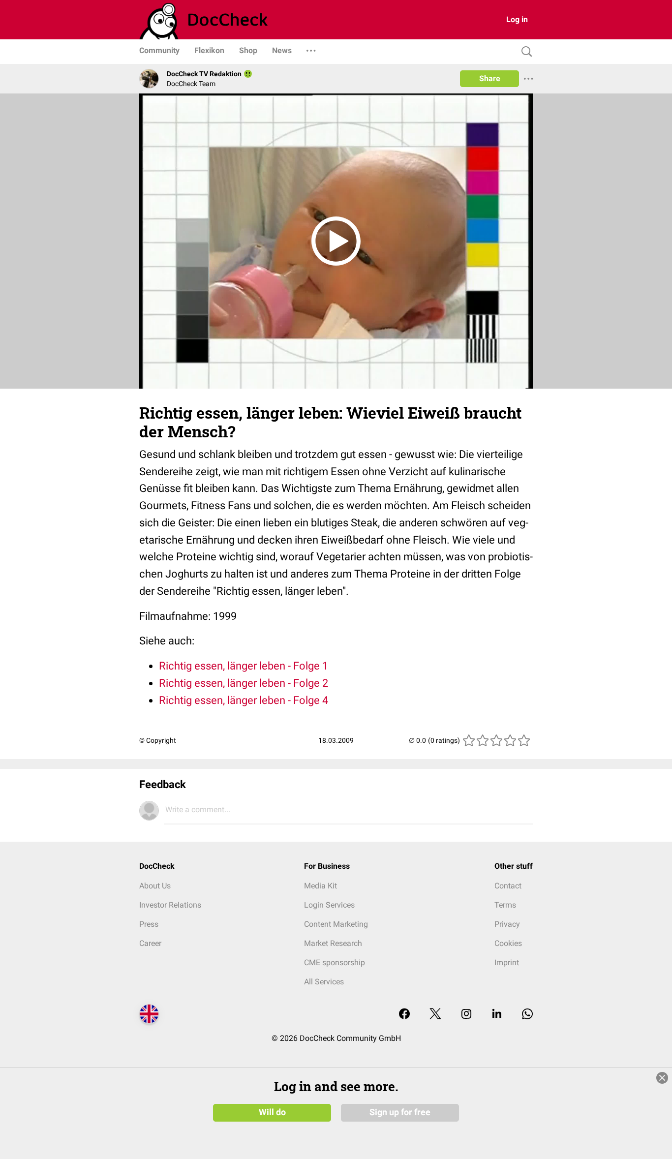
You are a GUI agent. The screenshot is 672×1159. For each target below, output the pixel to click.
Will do (272, 1112)
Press (148, 924)
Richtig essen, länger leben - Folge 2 (243, 683)
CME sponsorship (334, 962)
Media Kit (320, 885)
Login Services (329, 905)
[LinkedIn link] (496, 1014)
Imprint (506, 962)
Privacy (507, 924)
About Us (155, 885)
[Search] (524, 51)
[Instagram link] (466, 1014)
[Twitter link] (435, 1014)
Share (489, 78)
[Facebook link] (404, 1014)
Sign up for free (399, 1112)
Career (150, 943)
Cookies (508, 943)
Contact (507, 885)
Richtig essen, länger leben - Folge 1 (243, 666)
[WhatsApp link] (527, 1014)
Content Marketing (336, 924)
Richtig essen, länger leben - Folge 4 (243, 700)
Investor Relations (170, 905)
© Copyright (157, 740)
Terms (505, 905)
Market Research (333, 943)
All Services (324, 981)
